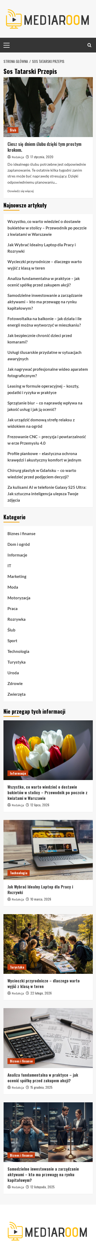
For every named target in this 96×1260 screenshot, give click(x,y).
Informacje (17, 555)
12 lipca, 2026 (39, 805)
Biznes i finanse (21, 533)
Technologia (18, 651)
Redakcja (18, 157)
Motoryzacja (18, 597)
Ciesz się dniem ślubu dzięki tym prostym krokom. (44, 147)
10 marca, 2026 (40, 899)
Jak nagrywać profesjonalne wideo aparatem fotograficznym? (47, 372)
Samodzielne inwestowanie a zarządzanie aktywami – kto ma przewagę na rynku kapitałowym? (44, 302)
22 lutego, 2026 (41, 993)
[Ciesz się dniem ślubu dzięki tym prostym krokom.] (48, 107)
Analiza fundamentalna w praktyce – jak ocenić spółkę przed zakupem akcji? (43, 281)
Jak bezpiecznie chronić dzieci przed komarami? (39, 338)
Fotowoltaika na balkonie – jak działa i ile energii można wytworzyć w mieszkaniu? (44, 321)
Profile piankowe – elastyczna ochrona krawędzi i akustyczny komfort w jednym (44, 456)
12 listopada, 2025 (42, 1187)
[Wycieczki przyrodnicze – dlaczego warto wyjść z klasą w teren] (48, 944)
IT (9, 565)
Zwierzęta (16, 694)
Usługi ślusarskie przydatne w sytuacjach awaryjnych (44, 355)
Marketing (16, 576)
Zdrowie (15, 683)
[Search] (89, 45)
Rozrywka (16, 619)
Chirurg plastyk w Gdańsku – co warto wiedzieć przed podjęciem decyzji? (41, 473)
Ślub (13, 130)
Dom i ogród (18, 544)
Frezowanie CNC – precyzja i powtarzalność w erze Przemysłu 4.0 (46, 439)
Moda (12, 587)
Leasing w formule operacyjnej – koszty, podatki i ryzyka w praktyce (43, 389)
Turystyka (16, 662)
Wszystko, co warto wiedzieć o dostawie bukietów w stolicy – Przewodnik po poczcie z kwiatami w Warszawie (47, 228)
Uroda (13, 672)
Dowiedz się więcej (20, 191)
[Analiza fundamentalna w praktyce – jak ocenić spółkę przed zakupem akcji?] (48, 1038)
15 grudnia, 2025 (41, 1087)
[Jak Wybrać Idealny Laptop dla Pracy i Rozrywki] (48, 850)
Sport (12, 640)
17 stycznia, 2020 (41, 156)
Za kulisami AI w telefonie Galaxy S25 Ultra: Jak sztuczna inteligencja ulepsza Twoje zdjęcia (46, 493)
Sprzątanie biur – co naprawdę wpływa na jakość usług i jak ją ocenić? (44, 406)
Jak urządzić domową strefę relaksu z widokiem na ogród (41, 423)
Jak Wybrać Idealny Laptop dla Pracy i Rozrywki (41, 247)
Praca (12, 608)
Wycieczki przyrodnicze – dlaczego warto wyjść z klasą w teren (44, 264)
